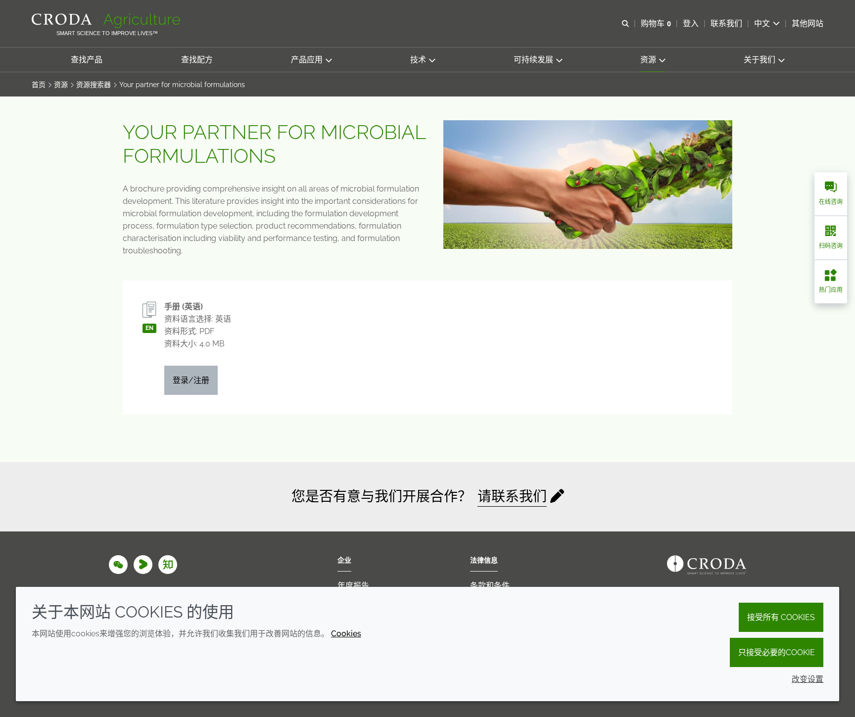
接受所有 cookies (781, 617)
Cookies (346, 633)
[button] (86, 60)
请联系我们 (512, 496)
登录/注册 (191, 380)
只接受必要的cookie (776, 652)
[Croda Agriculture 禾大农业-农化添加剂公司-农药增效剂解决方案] (107, 21)
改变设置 (807, 679)
